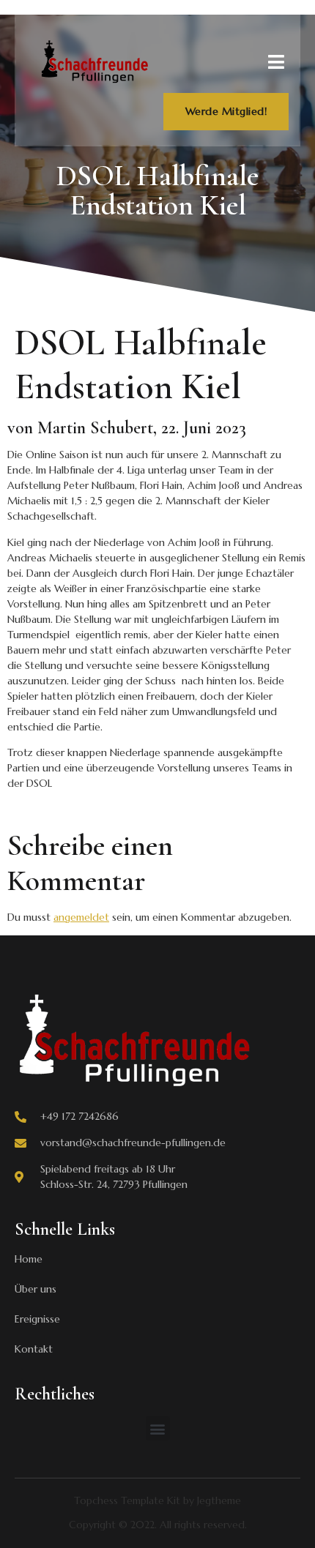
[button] (158, 1428)
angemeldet (81, 917)
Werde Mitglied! (226, 111)
